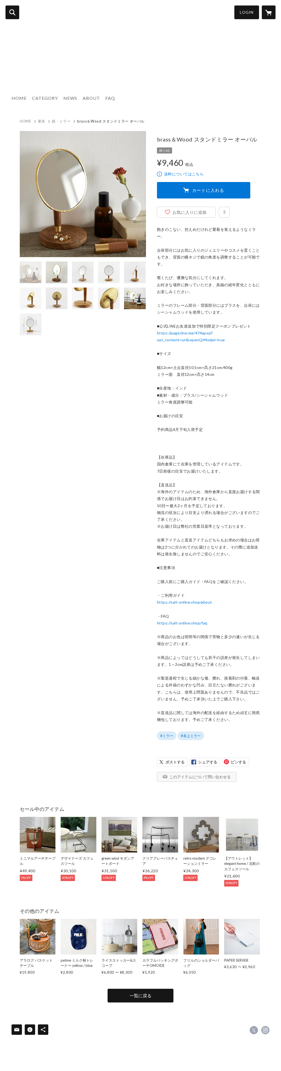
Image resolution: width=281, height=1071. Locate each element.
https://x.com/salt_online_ (254, 1030)
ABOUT (91, 98)
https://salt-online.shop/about (184, 602)
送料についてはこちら (184, 174)
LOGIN (247, 12)
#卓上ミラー (191, 736)
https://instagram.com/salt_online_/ (265, 1030)
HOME (19, 98)
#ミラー (166, 736)
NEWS (70, 98)
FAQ (110, 98)
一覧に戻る (140, 995)
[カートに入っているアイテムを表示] (269, 12)
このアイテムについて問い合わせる (200, 776)
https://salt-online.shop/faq (182, 623)
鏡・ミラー (61, 121)
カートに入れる (208, 190)
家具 (41, 121)
